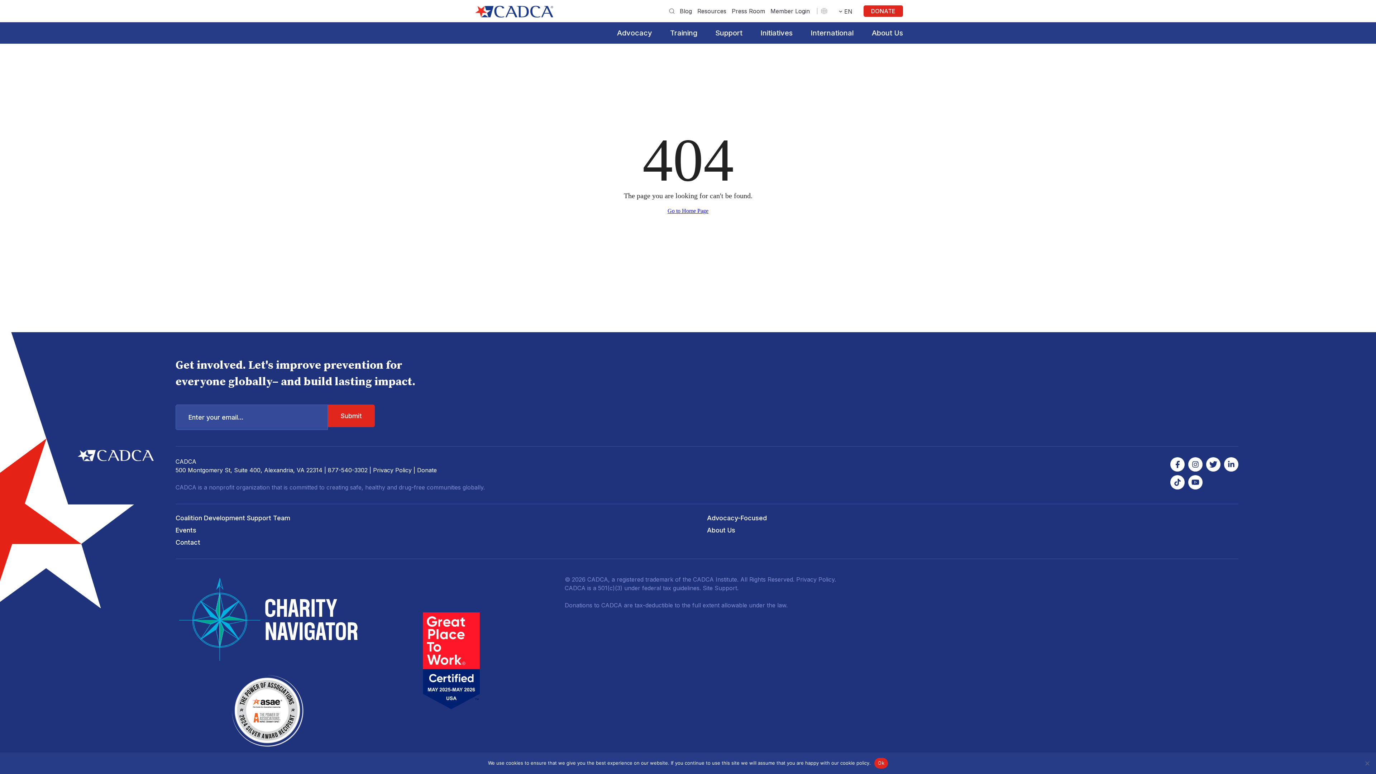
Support (728, 33)
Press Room (748, 11)
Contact (188, 542)
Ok (881, 763)
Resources (711, 11)
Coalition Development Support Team (233, 518)
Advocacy (634, 33)
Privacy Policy (392, 470)
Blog (686, 11)
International (832, 33)
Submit (351, 416)
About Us (887, 33)
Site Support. (721, 588)
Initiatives (776, 33)
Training (683, 33)
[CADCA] (514, 11)
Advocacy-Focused (737, 518)
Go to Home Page (688, 211)
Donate (883, 11)
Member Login (790, 11)
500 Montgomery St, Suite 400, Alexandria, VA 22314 (249, 470)
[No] (1367, 763)
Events (186, 530)
